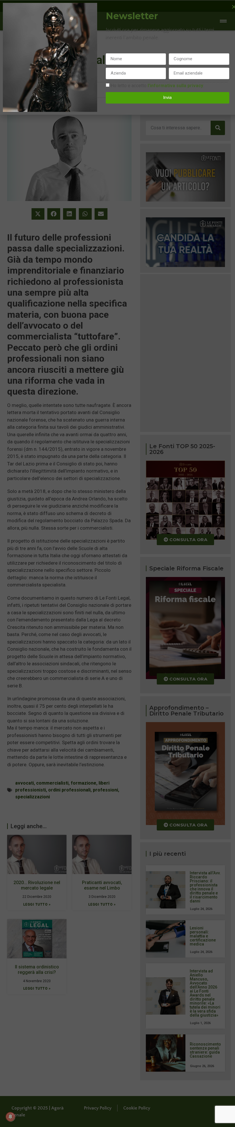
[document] (117, 563)
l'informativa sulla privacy (175, 85)
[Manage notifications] (10, 1116)
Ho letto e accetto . (157, 85)
